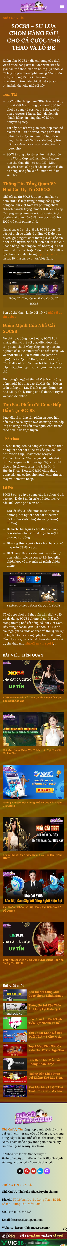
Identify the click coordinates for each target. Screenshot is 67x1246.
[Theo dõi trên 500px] (40, 1171)
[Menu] (62, 6)
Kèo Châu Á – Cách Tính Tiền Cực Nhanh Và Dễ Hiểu (45, 1021)
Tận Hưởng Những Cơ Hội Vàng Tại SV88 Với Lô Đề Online (32, 909)
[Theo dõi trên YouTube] (34, 1171)
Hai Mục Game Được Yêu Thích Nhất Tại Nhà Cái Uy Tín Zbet (32, 752)
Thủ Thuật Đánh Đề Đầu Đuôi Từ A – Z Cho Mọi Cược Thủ (45, 1035)
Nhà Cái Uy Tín (13, 18)
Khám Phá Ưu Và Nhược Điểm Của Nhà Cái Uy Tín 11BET (33, 856)
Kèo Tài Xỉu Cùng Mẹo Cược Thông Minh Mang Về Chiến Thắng (45, 994)
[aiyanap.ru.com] (33, 6)
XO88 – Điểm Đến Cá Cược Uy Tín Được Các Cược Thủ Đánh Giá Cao (32, 699)
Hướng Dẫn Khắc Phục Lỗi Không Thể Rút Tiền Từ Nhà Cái (45, 1076)
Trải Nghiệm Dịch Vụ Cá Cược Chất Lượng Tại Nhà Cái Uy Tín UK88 (33, 961)
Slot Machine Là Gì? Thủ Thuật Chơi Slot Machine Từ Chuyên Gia (46, 1089)
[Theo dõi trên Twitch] (47, 1171)
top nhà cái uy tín (49, 254)
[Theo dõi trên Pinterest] (27, 1171)
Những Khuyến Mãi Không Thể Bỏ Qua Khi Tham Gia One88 (32, 804)
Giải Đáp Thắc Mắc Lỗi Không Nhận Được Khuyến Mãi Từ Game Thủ (44, 1062)
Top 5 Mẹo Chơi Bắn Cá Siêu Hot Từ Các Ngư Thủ (46, 1048)
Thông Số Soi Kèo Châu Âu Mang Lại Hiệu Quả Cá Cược (44, 1007)
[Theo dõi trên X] (20, 1171)
